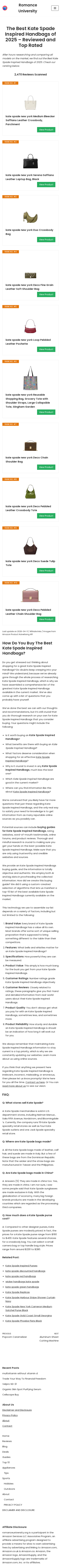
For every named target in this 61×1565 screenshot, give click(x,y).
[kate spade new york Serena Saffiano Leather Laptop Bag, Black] (30, 158)
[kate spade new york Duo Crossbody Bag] (30, 213)
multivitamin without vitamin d (20, 1373)
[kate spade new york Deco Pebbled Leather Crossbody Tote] (30, 492)
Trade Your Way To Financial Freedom (24, 1378)
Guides (6, 1457)
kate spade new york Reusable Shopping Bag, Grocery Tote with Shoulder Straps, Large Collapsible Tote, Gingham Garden (28, 401)
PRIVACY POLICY (13, 1504)
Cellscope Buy (10, 1394)
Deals (5, 1451)
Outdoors (9, 1488)
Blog (4, 1446)
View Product (46, 129)
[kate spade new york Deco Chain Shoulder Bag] (30, 440)
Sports (6, 1478)
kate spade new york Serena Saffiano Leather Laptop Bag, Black (30, 177)
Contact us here (35, 1082)
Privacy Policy (10, 1415)
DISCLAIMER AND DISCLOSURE (18, 1510)
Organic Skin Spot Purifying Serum (21, 1389)
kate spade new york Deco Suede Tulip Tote (30, 563)
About (6, 1420)
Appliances (8, 1467)
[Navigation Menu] (55, 8)
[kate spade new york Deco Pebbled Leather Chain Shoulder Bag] (30, 596)
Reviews (7, 1441)
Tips (6, 1473)
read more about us (14, 1086)
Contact (7, 1426)
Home (5, 1435)
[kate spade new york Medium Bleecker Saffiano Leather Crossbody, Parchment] (30, 99)
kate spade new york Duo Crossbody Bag (29, 232)
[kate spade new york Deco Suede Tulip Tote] (30, 544)
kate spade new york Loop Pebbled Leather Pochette (28, 342)
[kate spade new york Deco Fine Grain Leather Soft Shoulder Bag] (30, 268)
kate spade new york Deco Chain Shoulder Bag (27, 459)
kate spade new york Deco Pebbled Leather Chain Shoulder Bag (28, 612)
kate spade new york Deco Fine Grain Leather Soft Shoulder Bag (29, 287)
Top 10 (6, 1462)
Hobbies (8, 1483)
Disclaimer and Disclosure (17, 1410)
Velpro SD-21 (9, 1384)
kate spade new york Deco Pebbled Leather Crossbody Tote (28, 508)
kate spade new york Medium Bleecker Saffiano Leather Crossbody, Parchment (30, 120)
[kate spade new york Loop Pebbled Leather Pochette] (30, 323)
